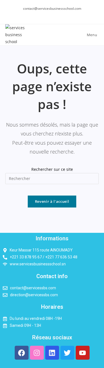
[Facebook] (22, 353)
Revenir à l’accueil (52, 201)
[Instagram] (37, 353)
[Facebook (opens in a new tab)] (52, 14)
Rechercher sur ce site (52, 169)
